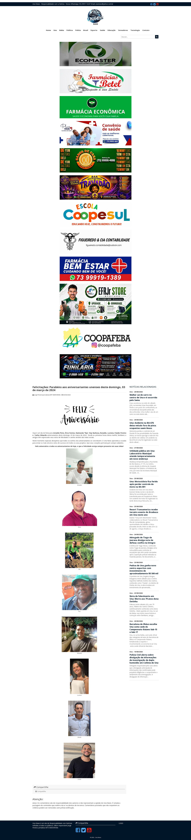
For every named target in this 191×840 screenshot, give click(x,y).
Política (70, 30)
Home (48, 30)
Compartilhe (41, 791)
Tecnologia (135, 30)
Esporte (94, 30)
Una (55, 30)
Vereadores (123, 30)
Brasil (85, 30)
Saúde (102, 30)
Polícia (78, 30)
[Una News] (95, 17)
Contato (145, 30)
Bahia (61, 30)
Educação (112, 30)
